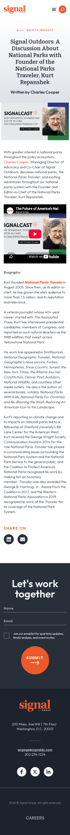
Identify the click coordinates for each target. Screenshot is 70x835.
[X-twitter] (35, 771)
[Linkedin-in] (48, 771)
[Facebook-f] (21, 771)
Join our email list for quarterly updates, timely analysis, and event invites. (38, 635)
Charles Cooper (16, 162)
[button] (54, 9)
